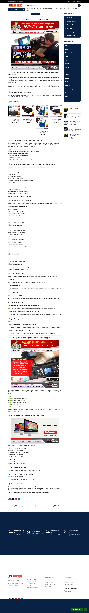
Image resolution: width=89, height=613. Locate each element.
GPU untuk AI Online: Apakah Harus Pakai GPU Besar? (74, 110)
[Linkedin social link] (18, 499)
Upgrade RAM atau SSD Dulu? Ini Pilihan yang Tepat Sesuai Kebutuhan (74, 129)
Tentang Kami (48, 579)
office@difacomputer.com (18, 476)
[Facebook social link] (9, 499)
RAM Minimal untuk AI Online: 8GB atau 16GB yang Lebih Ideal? (73, 116)
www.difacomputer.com (19, 477)
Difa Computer (33, 19)
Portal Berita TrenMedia (69, 584)
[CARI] (79, 5)
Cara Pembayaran (68, 579)
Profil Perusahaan (49, 577)
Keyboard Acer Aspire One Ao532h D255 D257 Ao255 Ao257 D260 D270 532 (14, 119)
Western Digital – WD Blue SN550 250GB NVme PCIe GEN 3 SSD (42, 131)
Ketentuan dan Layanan (50, 584)
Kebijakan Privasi (49, 582)
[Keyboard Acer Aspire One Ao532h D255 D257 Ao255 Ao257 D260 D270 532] (14, 111)
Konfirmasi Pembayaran (69, 582)
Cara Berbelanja (67, 577)
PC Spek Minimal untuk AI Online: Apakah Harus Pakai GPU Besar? (74, 123)
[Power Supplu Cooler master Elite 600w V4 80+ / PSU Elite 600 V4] (28, 111)
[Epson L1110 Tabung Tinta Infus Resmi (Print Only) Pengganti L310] (56, 111)
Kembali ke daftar (35, 506)
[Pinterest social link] (15, 499)
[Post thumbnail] (66, 110)
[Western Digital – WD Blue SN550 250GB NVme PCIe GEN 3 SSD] (42, 111)
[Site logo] (15, 5)
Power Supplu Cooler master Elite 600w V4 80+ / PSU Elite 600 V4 (28, 119)
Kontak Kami (48, 586)
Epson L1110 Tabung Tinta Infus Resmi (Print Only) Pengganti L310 (56, 119)
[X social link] (12, 499)
